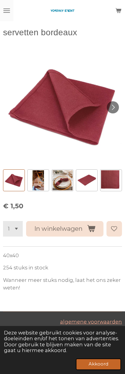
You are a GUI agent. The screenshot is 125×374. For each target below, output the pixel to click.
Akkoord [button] (98, 364)
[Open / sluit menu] (6, 10)
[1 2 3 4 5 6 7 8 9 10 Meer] (13, 229)
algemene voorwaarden (91, 322)
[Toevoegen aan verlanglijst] (114, 229)
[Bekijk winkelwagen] (118, 10)
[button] (14, 180)
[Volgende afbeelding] (113, 107)
